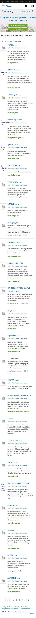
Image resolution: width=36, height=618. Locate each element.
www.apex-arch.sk (14, 571)
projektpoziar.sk (14, 281)
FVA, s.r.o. (11, 311)
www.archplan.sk (14, 592)
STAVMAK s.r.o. (13, 380)
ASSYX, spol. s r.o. (14, 95)
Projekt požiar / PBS (15, 263)
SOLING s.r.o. (12, 462)
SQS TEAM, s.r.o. (14, 336)
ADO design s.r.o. (14, 242)
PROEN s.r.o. (12, 45)
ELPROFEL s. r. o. (14, 70)
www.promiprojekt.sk (16, 138)
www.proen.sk (13, 63)
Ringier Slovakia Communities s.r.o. (20, 612)
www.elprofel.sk (14, 88)
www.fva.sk (12, 329)
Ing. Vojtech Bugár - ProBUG (18, 483)
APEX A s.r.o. (12, 555)
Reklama (9, 607)
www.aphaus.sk (13, 158)
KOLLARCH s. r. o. (14, 165)
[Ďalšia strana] (28, 600)
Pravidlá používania (7, 608)
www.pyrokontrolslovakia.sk (18, 411)
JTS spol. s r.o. (13, 359)
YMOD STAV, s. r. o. (15, 182)
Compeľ (10, 419)
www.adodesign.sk (15, 256)
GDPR (22, 607)
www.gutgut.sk (13, 216)
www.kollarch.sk (14, 175)
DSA (26, 607)
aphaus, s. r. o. (13, 145)
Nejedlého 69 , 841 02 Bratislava (18, 235)
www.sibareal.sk (14, 523)
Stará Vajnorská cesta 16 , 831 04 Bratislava (18, 372)
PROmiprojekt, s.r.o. (15, 120)
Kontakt (16, 608)
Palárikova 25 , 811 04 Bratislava (18, 303)
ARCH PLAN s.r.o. (14, 578)
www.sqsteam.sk (14, 351)
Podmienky (17, 607)
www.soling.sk (13, 476)
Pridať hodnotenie (21, 48)
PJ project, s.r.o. (14, 223)
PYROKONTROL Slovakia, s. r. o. (19, 396)
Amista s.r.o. (12, 530)
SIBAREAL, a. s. (13, 505)
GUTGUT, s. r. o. (13, 204)
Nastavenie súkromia (26, 608)
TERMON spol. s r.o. (15, 440)
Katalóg (4, 607)
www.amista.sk (13, 548)
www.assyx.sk (13, 113)
